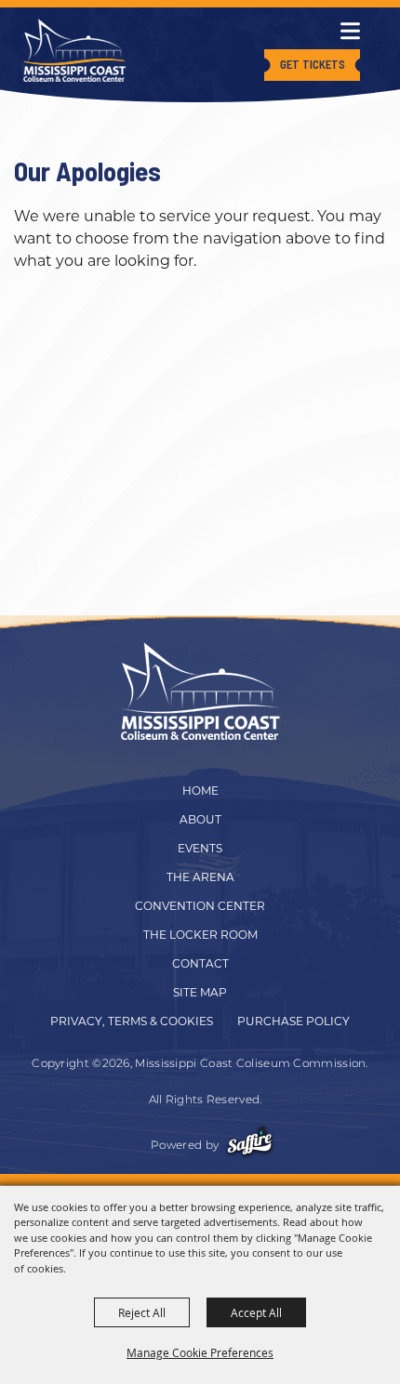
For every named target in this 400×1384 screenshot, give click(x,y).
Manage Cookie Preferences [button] (200, 1352)
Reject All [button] (142, 1312)
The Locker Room (200, 935)
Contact (200, 963)
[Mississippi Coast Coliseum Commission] (74, 50)
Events (200, 848)
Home (200, 790)
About (200, 819)
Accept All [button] (256, 1312)
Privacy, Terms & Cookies (131, 1021)
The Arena (200, 877)
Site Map (200, 992)
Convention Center (200, 906)
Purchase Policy (293, 1021)
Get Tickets (312, 64)
